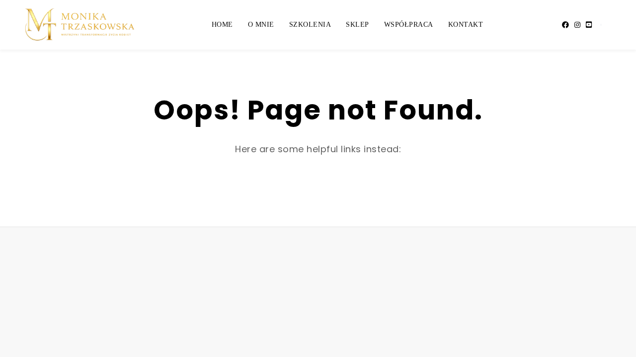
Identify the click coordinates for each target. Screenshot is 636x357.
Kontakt (465, 24)
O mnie (261, 24)
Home (222, 24)
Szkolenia (310, 24)
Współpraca (408, 24)
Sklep (357, 24)
